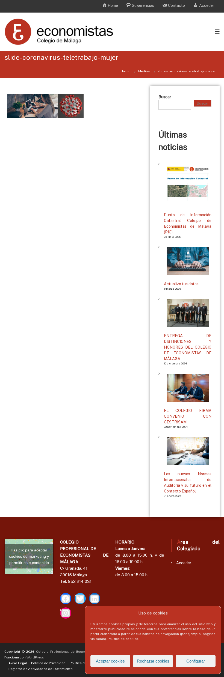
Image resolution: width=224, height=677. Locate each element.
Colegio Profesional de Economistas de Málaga (76, 652)
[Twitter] (80, 598)
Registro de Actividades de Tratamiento (40, 669)
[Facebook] (66, 598)
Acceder (183, 563)
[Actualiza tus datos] (187, 261)
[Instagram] (66, 613)
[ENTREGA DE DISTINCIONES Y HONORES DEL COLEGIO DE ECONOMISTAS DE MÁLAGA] (187, 312)
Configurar (195, 661)
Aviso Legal (17, 663)
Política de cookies (123, 639)
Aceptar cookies (110, 661)
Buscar (164, 97)
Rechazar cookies (153, 661)
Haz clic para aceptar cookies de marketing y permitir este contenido (29, 556)
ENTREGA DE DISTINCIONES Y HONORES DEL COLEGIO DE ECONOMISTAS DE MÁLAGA (187, 347)
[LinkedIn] (95, 598)
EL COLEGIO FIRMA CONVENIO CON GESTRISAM (187, 416)
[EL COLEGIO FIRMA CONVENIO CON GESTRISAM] (187, 387)
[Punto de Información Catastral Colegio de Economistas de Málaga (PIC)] (187, 185)
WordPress (35, 657)
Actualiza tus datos (181, 284)
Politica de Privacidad (48, 663)
